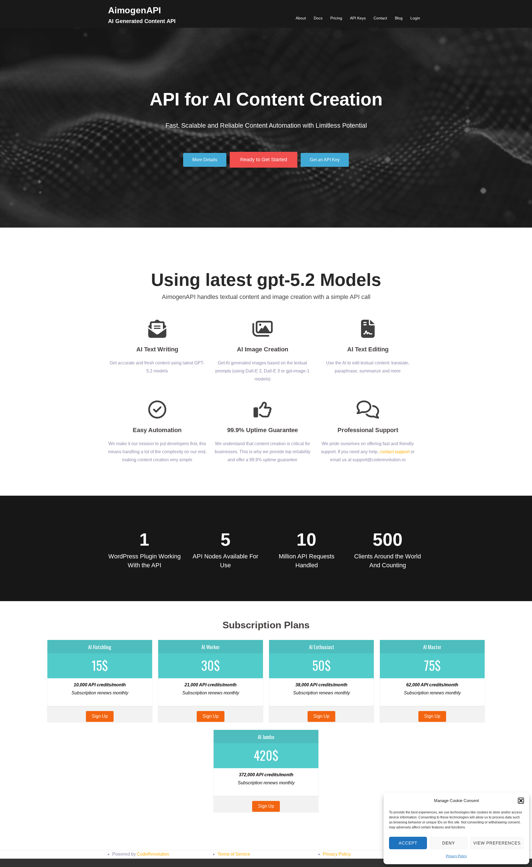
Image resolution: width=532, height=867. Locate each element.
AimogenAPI (134, 10)
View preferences (497, 843)
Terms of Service (234, 854)
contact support (395, 451)
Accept (408, 843)
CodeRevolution (153, 854)
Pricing (336, 18)
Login (415, 18)
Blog (399, 18)
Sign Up (100, 716)
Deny (448, 843)
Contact (380, 18)
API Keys (358, 18)
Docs (318, 18)
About (301, 18)
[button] (521, 800)
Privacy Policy (456, 856)
